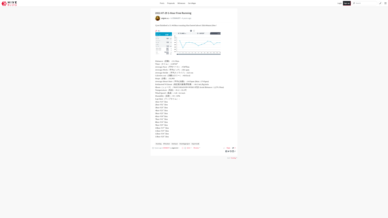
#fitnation (166, 144)
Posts (162, 3)
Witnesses (181, 3)
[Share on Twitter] (228, 151)
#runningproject (185, 144)
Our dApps (192, 3)
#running (158, 144)
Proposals (171, 3)
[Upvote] (183, 148)
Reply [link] (228, 148)
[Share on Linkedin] (233, 151)
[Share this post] (235, 151)
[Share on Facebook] (226, 151)
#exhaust (175, 144)
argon (165, 18)
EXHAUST (176, 18)
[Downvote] (185, 148)
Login (339, 3)
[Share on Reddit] (231, 151)
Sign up (347, 3)
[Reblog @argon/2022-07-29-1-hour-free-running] (224, 148)
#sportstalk (195, 144)
